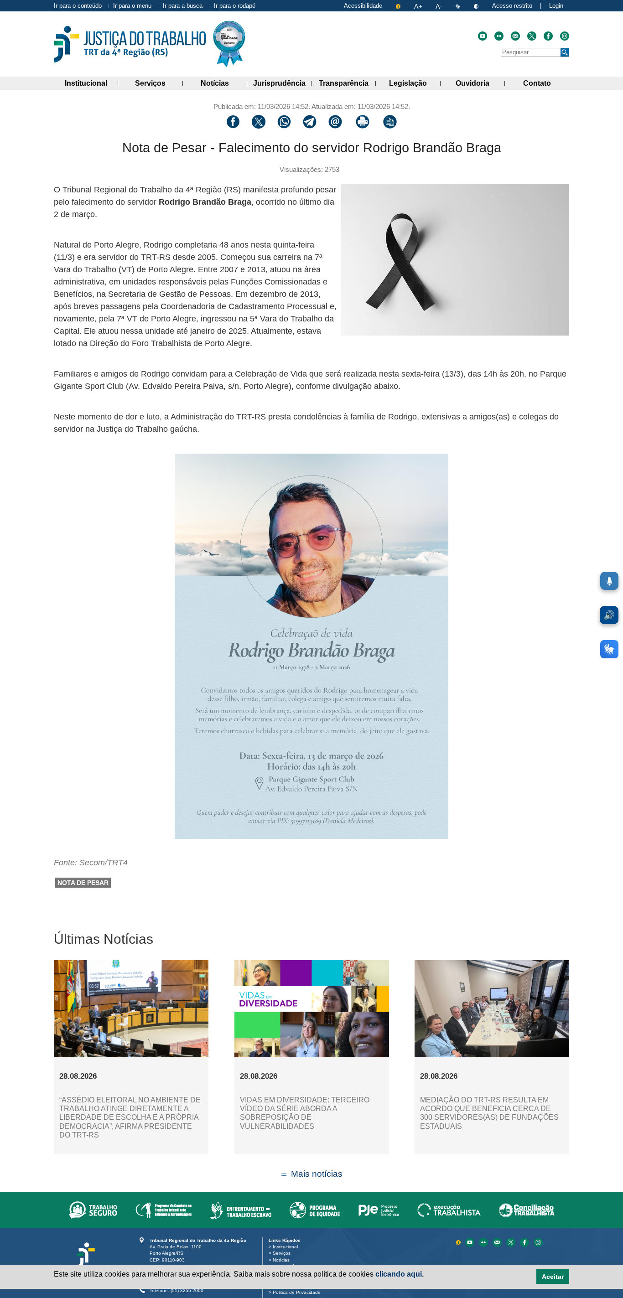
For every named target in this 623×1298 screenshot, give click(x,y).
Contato (546, 83)
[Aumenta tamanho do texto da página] (418, 5)
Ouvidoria (480, 83)
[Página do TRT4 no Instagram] (564, 36)
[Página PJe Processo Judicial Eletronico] (378, 1210)
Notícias (224, 83)
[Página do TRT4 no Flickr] (499, 36)
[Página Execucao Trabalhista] (449, 1210)
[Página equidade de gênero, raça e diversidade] (315, 1210)
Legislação (414, 83)
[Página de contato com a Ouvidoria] (498, 1242)
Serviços (158, 83)
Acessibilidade (363, 5)
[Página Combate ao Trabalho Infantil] (163, 1210)
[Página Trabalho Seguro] (93, 1210)
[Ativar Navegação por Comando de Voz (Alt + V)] (609, 581)
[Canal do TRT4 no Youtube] (482, 36)
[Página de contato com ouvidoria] (515, 36)
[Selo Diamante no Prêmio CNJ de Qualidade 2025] (229, 44)
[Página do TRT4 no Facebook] (548, 36)
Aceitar (553, 1276)
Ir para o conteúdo (78, 5)
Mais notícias (317, 1174)
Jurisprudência (282, 83)
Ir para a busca (182, 5)
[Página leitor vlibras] (459, 5)
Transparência (347, 83)
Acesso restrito (512, 5)
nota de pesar (83, 882)
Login (556, 5)
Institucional (91, 83)
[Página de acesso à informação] (399, 5)
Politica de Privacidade (298, 1292)
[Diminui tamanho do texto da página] (439, 5)
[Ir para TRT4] (130, 44)
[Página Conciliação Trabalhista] (527, 1210)
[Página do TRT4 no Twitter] (531, 36)
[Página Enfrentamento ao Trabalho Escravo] (240, 1210)
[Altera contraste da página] (477, 5)
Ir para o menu (132, 5)
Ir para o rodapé (234, 5)
